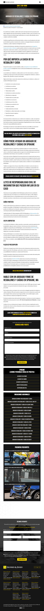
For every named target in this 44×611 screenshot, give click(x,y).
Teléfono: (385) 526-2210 (17, 588)
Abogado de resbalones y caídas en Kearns (22, 416)
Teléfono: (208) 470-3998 (26, 588)
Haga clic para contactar (18, 271)
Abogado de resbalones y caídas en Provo (22, 437)
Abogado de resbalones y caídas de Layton (22, 422)
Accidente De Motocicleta (22, 382)
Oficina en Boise (25, 582)
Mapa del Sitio (10, 605)
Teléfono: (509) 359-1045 (35, 587)
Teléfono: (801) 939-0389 (35, 576)
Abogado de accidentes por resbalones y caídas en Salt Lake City (22, 402)
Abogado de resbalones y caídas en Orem (22, 428)
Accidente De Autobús (22, 376)
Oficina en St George (7, 582)
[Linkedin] (37, 567)
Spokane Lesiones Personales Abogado (12, 26)
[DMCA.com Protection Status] (22, 608)
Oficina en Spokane (34, 582)
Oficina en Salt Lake (6, 571)
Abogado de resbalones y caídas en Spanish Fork (22, 431)
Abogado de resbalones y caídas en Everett (22, 439)
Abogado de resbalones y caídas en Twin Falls (22, 407)
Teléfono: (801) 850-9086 (7, 577)
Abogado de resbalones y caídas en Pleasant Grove (22, 404)
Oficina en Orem (34, 571)
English (23, 605)
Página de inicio (3, 26)
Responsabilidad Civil (22, 388)
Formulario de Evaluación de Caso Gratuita (22, 314)
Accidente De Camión (22, 379)
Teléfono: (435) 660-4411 (7, 588)
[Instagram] (40, 567)
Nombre (8, 327)
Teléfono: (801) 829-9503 (26, 577)
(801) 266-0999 (22, 6)
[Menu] (40, 2)
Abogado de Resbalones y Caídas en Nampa (22, 410)
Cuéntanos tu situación (9, 342)
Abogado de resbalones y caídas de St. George (22, 434)
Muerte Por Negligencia (22, 385)
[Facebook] (35, 567)
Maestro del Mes (29, 605)
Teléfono (6, 332)
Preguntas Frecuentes (18, 605)
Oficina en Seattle (25, 593)
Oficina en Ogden (25, 571)
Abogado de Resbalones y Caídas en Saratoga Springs (22, 419)
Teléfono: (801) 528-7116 (17, 576)
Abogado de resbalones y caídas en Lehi (22, 413)
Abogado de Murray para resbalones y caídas (22, 399)
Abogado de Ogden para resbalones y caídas (22, 425)
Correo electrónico (8, 337)
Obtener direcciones (7, 578)
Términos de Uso (32, 604)
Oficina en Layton (16, 582)
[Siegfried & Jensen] (8, 2)
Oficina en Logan (16, 593)
